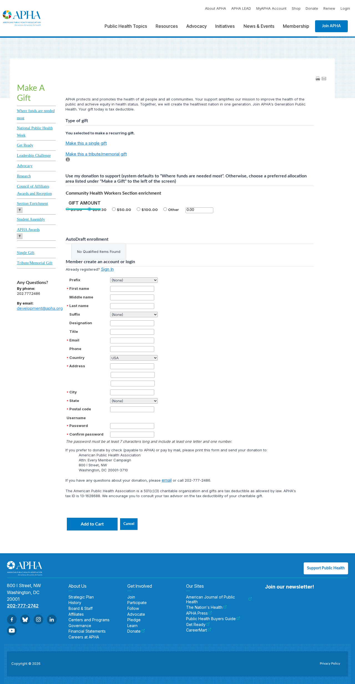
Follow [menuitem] (133, 608)
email (167, 480)
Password (78, 425)
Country (77, 357)
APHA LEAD (241, 8)
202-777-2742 (23, 605)
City (73, 392)
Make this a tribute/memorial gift (96, 154)
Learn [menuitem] (132, 625)
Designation (80, 323)
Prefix (74, 280)
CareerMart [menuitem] (196, 630)
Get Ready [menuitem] (196, 624)
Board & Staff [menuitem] (81, 608)
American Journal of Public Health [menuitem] (210, 599)
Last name (78, 305)
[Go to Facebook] (12, 619)
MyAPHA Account (271, 8)
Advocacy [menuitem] (196, 26)
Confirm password (86, 434)
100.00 (151, 209)
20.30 (100, 209)
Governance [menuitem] (80, 625)
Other (173, 209)
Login (345, 8)
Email (74, 340)
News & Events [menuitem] (259, 26)
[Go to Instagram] (38, 619)
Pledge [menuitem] (134, 620)
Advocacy (24, 166)
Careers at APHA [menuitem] (84, 637)
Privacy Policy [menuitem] (330, 663)
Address (77, 366)
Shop (296, 8)
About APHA (215, 8)
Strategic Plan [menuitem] (81, 597)
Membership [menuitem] (296, 26)
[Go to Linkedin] (52, 619)
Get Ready (25, 145)
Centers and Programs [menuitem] (89, 620)
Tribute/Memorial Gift (34, 263)
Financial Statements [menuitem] (87, 631)
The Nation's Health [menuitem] (204, 607)
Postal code (80, 409)
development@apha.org (40, 308)
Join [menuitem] (131, 597)
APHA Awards (28, 230)
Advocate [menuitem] (136, 614)
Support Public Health (326, 568)
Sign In (107, 269)
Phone (75, 348)
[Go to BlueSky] (25, 619)
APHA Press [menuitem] (197, 613)
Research (24, 176)
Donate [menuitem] (134, 631)
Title (73, 331)
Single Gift (25, 253)
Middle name (81, 297)
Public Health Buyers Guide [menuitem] (211, 619)
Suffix (74, 314)
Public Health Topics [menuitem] (126, 26)
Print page (318, 78)
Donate (312, 8)
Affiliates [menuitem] (76, 614)
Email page (324, 78)
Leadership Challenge (34, 156)
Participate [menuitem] (137, 602)
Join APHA (331, 26)
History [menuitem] (75, 602)
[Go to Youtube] (12, 630)
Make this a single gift (86, 143)
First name (79, 288)
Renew (329, 8)
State (74, 400)
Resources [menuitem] (167, 26)
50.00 (125, 209)
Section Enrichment (32, 204)
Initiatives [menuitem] (225, 26)
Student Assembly (31, 219)
